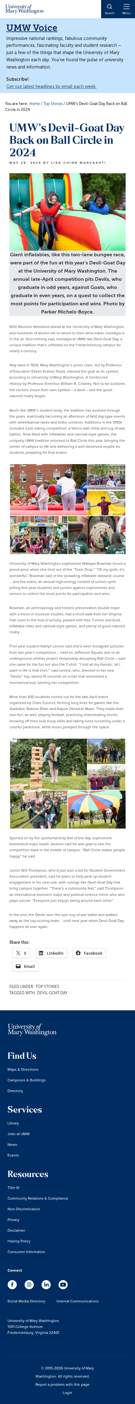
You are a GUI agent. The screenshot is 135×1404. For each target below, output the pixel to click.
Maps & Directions (23, 1069)
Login (67, 1392)
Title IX (13, 1187)
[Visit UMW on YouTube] (63, 1287)
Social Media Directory (26, 1301)
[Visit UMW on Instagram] (29, 1287)
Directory (15, 1090)
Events (13, 1155)
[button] (48, 489)
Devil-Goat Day (52, 993)
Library (13, 1123)
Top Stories (47, 987)
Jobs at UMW (19, 1133)
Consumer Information (26, 1251)
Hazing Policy (19, 1241)
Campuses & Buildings (27, 1080)
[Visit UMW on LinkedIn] (46, 1287)
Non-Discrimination (24, 1209)
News (12, 1144)
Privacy (13, 1219)
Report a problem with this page (62, 1384)
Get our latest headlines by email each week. (51, 86)
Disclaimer (16, 1230)
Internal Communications (78, 1301)
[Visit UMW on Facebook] (13, 1287)
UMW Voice (31, 28)
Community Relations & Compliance (38, 1198)
